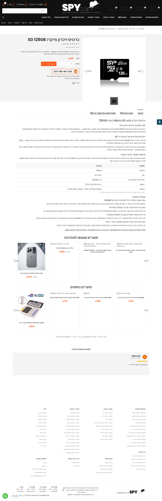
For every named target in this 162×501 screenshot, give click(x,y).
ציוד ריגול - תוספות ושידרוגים (68, 336)
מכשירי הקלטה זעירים (72, 429)
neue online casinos (7, 500)
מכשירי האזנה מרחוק (106, 439)
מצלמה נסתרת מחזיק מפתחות (136, 446)
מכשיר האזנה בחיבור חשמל (104, 426)
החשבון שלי (21, 4)
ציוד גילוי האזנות (140, 469)
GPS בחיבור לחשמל (106, 469)
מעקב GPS (122, 17)
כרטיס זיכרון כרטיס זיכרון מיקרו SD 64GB (97, 298)
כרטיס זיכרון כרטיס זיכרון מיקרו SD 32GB (130, 298)
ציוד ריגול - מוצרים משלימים (126, 29)
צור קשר (24, 23)
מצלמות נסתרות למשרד (138, 416)
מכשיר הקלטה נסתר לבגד (71, 433)
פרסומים (17, 23)
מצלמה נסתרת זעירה (139, 439)
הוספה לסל (51, 64)
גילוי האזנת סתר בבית (138, 456)
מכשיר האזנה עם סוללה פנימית (103, 423)
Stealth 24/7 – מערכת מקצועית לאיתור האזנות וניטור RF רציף (97, 251)
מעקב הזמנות (39, 23)
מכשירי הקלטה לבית (73, 416)
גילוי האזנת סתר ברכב (138, 463)
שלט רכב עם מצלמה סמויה (64, 248)
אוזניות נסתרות (78, 17)
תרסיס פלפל (42, 443)
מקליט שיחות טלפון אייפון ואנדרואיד (31, 273)
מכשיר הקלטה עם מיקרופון (71, 449)
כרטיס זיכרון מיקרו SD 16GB (98, 230)
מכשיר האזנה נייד (107, 413)
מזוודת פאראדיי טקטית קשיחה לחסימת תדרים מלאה (130, 251)
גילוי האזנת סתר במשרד (138, 459)
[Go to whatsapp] (5, 496)
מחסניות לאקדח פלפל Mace (76, 230)
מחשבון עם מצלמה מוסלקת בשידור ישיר (31, 323)
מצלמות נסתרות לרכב (138, 419)
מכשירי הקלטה (94, 17)
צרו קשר (43, 466)
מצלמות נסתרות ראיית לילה (137, 433)
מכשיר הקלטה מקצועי (72, 453)
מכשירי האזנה (108, 17)
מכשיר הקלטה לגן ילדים (72, 436)
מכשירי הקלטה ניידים (73, 423)
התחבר (3, 23)
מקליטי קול (43, 433)
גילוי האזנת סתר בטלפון (138, 466)
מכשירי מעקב (42, 413)
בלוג (45, 409)
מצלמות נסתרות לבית (138, 413)
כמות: (77, 64)
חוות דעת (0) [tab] (126, 113)
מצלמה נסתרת (136, 17)
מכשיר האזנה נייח (107, 416)
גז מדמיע (76, 466)
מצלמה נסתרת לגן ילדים (138, 443)
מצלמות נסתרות (152, 17)
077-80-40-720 (63, 71)
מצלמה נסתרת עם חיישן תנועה (136, 436)
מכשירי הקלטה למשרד (72, 419)
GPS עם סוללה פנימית (105, 466)
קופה (10, 4)
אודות (30, 23)
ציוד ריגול (43, 446)
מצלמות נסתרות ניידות (138, 429)
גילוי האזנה (46, 17)
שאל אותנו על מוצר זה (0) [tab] (103, 113)
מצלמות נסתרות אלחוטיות (137, 426)
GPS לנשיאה (108, 463)
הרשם (10, 23)
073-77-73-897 (37, 4)
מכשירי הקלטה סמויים (72, 426)
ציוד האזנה (43, 429)
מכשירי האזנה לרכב (106, 429)
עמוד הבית (140, 29)
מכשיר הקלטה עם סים (72, 443)
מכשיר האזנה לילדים (106, 433)
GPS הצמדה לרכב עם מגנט (104, 473)
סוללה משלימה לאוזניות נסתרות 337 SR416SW (127, 230)
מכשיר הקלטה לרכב (73, 439)
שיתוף (77, 83)
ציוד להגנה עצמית (61, 17)
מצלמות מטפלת (140, 423)
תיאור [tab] (140, 113)
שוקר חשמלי (42, 439)
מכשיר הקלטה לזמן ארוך (72, 446)
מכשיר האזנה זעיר (107, 436)
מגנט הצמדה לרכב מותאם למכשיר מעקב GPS (64, 298)
